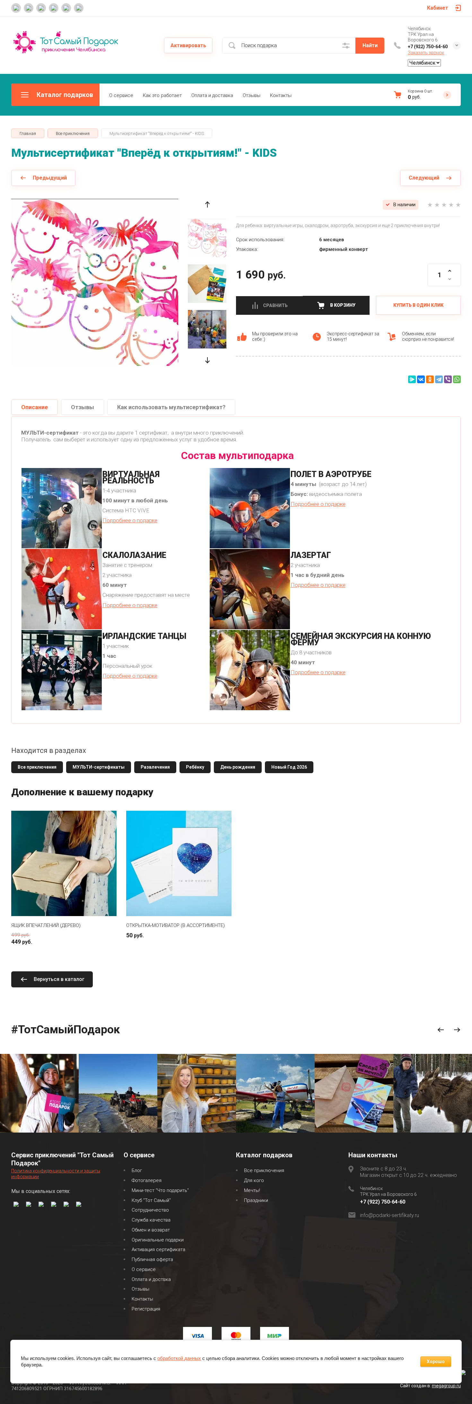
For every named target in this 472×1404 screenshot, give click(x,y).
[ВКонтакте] (421, 379)
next (207, 360)
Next (457, 1030)
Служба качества (151, 1220)
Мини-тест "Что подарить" (160, 1190)
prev (207, 204)
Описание (34, 407)
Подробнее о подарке (129, 520)
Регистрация (146, 1309)
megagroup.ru (446, 1385)
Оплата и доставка (212, 95)
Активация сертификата (158, 1249)
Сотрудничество (150, 1210)
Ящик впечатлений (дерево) (46, 925)
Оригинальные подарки (158, 1240)
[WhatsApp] (457, 379)
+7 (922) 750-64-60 (428, 46)
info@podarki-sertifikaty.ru (389, 1215)
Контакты (281, 95)
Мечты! (252, 1190)
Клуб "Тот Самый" (151, 1200)
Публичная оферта (152, 1259)
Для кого (254, 1180)
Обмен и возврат (151, 1230)
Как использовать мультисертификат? (171, 407)
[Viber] (448, 379)
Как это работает (162, 95)
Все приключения (264, 1170)
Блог (137, 1170)
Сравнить (275, 305)
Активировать (188, 45)
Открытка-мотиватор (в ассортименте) (175, 925)
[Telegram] (439, 379)
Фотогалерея (147, 1180)
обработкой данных (179, 1358)
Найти (370, 45)
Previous (440, 1030)
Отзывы (251, 95)
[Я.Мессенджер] (412, 379)
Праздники (256, 1200)
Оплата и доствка (151, 1279)
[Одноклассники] (430, 379)
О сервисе (121, 95)
